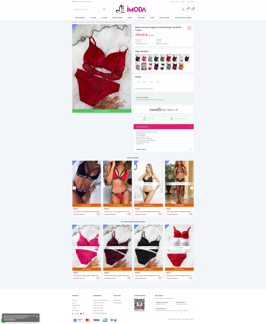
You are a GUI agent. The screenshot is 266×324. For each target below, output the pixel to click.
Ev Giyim (93, 18)
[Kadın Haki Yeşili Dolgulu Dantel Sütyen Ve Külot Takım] (162, 58)
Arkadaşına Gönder (181, 119)
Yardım (183, 1)
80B (144, 82)
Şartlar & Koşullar (98, 310)
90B (158, 82)
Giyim (152, 18)
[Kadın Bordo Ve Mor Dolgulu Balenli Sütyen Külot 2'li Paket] (156, 66)
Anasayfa (74, 22)
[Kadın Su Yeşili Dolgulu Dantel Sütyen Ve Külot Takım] (150, 58)
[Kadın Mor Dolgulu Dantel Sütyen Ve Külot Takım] (138, 58)
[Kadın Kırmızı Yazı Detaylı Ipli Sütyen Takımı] (117, 182)
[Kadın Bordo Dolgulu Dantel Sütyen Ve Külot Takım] (175, 58)
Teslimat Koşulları (98, 308)
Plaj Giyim (141, 18)
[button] (191, 188)
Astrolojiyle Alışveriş (183, 18)
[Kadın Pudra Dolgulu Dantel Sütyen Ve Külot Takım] (138, 66)
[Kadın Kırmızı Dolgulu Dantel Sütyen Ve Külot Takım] (169, 58)
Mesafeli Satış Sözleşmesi (100, 300)
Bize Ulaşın (191, 1)
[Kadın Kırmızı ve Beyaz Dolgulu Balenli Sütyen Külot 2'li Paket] (150, 66)
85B (151, 82)
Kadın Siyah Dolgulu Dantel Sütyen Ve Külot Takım (151, 275)
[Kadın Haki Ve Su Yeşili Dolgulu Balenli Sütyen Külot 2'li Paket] (169, 66)
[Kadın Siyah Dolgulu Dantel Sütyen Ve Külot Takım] (187, 58)
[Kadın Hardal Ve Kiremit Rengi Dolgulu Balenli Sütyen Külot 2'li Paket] (181, 66)
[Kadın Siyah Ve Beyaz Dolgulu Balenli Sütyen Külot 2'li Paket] (162, 66)
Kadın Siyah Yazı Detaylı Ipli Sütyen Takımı (86, 212)
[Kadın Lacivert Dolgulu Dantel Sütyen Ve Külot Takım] (156, 58)
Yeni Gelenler (80, 18)
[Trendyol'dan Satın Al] (164, 109)
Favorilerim (188, 8)
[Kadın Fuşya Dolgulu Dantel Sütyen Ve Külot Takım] (144, 58)
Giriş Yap (75, 300)
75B (137, 82)
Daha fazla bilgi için (9, 319)
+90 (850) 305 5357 (161, 304)
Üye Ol (74, 303)
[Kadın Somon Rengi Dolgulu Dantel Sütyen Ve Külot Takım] (144, 66)
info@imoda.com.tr (182, 304)
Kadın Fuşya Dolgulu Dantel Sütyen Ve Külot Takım (89, 275)
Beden (138, 77)
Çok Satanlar (164, 18)
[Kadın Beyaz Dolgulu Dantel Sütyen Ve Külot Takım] (181, 58)
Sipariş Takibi (173, 1)
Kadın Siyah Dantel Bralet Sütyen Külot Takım (149, 212)
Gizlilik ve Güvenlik (98, 303)
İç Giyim (104, 18)
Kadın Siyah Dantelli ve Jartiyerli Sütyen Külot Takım (182, 212)
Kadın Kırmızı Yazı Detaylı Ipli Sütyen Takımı (117, 212)
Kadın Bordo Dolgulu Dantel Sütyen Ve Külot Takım (120, 275)
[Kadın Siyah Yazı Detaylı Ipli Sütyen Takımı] (86, 182)
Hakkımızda (117, 300)
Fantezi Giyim (117, 18)
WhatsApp (150, 119)
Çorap (130, 18)
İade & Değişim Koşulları (100, 313)
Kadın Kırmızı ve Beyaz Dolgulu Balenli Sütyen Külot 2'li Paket (185, 275)
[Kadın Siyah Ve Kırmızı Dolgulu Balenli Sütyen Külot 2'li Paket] (175, 66)
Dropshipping (118, 303)
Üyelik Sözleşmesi (98, 305)
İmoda (75, 209)
